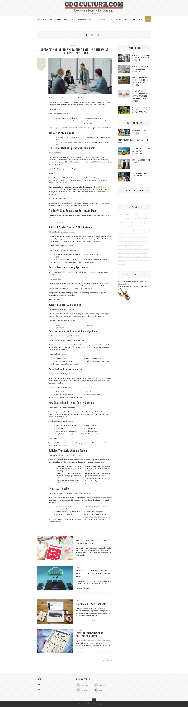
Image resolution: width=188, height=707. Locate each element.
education (144, 219)
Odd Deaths (129, 247)
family (133, 223)
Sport (110, 19)
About (44, 19)
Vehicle (146, 259)
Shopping (132, 19)
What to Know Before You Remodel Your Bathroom (140, 68)
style (121, 255)
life (120, 243)
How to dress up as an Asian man (141, 161)
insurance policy (66, 434)
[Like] (41, 61)
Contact (140, 19)
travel (132, 259)
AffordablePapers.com (125, 282)
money (143, 243)
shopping (137, 251)
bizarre (128, 215)
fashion (141, 223)
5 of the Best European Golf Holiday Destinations (141, 151)
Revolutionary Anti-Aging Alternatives (140, 174)
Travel (51, 19)
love (127, 243)
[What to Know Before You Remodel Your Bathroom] (124, 66)
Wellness (102, 19)
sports (146, 251)
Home (38, 19)
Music (121, 247)
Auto (65, 19)
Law (130, 239)
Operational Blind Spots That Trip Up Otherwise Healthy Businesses (74, 51)
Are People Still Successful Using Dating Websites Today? (91, 542)
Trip (139, 259)
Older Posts (106, 660)
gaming (138, 231)
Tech (90, 19)
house (141, 235)
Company (128, 219)
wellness (122, 263)
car (120, 219)
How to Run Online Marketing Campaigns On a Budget (89, 635)
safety (129, 251)
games (130, 231)
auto (121, 215)
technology (136, 255)
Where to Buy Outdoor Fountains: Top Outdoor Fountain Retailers (141, 109)
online (121, 251)
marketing (135, 243)
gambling (122, 231)
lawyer (137, 239)
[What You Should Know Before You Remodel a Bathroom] (124, 55)
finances (130, 227)
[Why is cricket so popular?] (124, 130)
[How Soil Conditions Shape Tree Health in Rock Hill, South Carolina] (124, 77)
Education (118, 19)
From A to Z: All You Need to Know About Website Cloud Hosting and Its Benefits (93, 573)
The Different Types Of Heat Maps (91, 603)
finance (121, 227)
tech (128, 255)
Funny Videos (140, 227)
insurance (122, 239)
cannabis (146, 215)
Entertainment (81, 19)
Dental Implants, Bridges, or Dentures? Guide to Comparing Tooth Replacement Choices (141, 96)
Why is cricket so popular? (139, 131)
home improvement (131, 235)
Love (95, 19)
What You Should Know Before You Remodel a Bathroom (141, 57)
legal (144, 239)
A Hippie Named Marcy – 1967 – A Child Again (133, 141)
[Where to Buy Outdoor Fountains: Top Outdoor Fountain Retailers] (124, 107)
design (136, 219)
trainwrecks (123, 259)
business (137, 215)
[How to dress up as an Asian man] (124, 160)
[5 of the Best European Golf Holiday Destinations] (124, 148)
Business (58, 19)
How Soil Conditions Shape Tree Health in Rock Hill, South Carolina (140, 81)
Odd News (139, 247)
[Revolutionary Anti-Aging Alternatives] (124, 173)
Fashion (72, 19)
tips (145, 255)
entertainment (123, 223)
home (121, 235)
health (146, 231)
